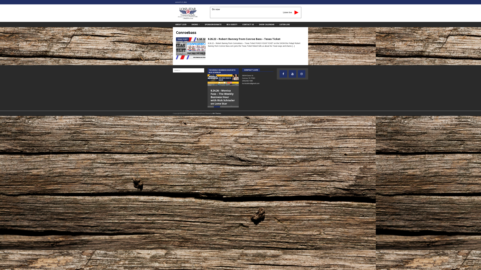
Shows (195, 24)
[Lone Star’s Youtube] (292, 74)
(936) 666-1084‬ (247, 81)
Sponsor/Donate (213, 24)
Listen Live (284, 24)
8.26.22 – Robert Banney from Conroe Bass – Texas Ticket (244, 39)
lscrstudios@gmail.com (250, 83)
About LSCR (180, 24)
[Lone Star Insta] (301, 74)
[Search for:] (188, 70)
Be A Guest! (232, 24)
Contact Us (248, 24)
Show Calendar (266, 24)
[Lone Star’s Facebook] (283, 74)
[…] (293, 46)
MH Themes (217, 119)
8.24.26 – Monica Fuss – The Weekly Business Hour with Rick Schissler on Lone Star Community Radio (223, 98)
